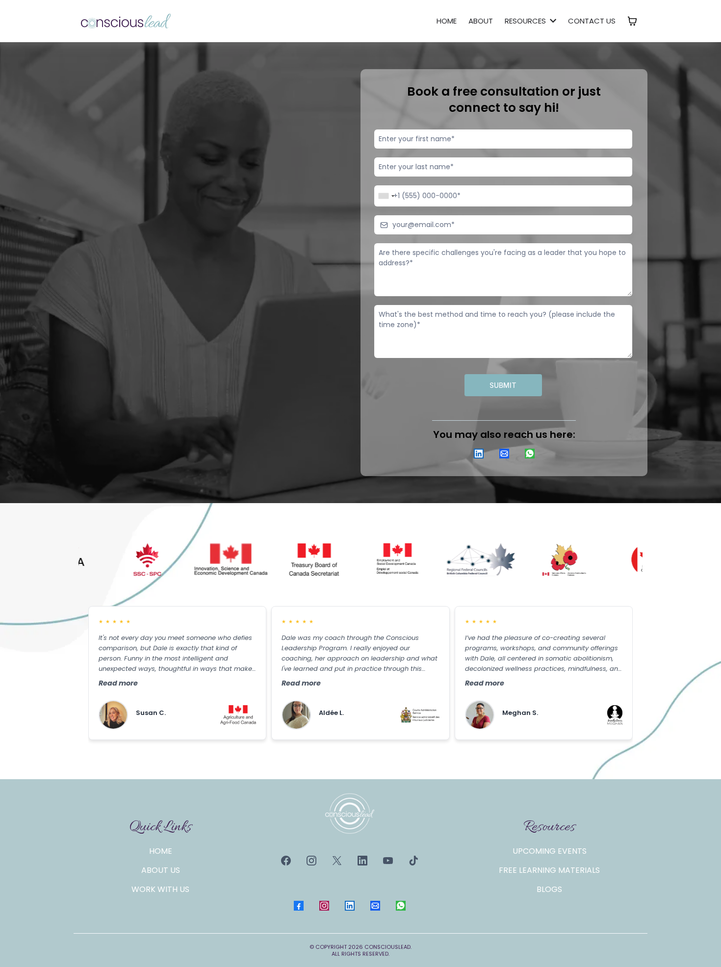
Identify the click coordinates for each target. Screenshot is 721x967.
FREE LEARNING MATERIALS (549, 870)
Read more (118, 683)
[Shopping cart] (632, 21)
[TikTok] (413, 860)
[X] (337, 860)
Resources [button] (526, 21)
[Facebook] (286, 860)
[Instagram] (311, 860)
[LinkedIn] (478, 453)
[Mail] (504, 453)
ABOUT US (160, 870)
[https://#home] (126, 21)
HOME (160, 851)
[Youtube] (388, 860)
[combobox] (386, 196)
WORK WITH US (160, 889)
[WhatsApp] (529, 453)
